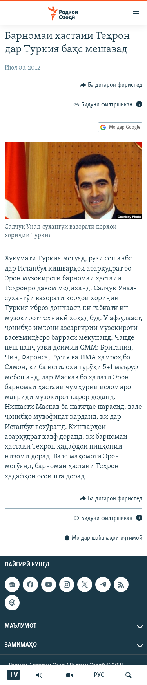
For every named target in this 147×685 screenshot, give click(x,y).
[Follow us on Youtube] (48, 584)
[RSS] (121, 584)
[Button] (111, 85)
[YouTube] (69, 675)
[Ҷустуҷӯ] (128, 675)
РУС (99, 675)
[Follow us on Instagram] (66, 584)
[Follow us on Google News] (12, 584)
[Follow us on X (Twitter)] (84, 584)
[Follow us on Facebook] (30, 584)
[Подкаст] (12, 602)
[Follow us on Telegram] (102, 584)
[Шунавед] (39, 675)
